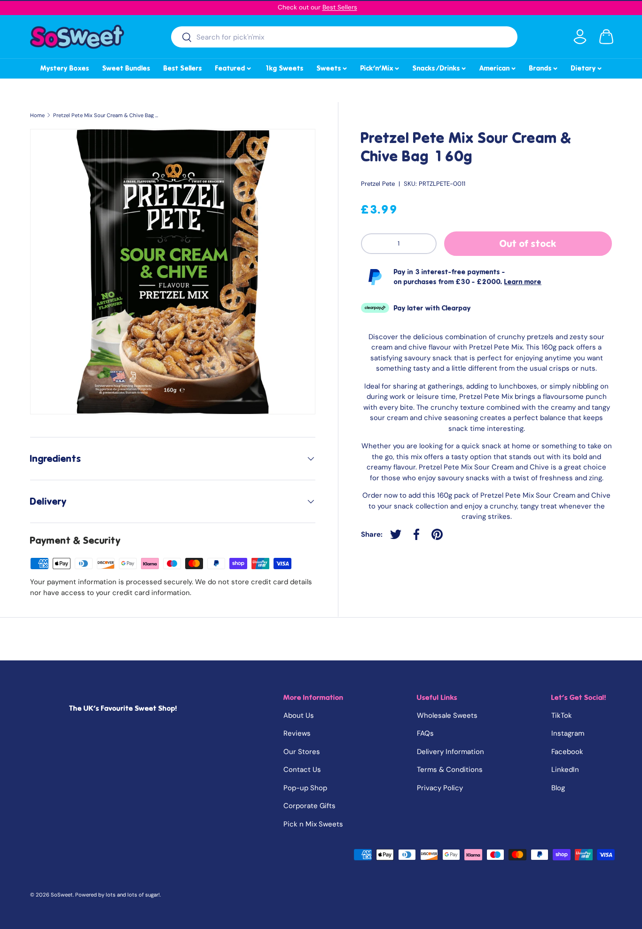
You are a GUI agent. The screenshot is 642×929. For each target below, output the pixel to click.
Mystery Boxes (64, 68)
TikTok (561, 715)
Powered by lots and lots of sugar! (117, 894)
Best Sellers (339, 7)
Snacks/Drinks (440, 67)
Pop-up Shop (305, 788)
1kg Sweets (284, 68)
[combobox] (344, 37)
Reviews (297, 733)
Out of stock (528, 243)
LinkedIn (565, 769)
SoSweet (62, 894)
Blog (558, 788)
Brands (544, 67)
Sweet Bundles (126, 68)
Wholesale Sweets (447, 715)
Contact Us (302, 769)
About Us (298, 715)
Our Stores (301, 751)
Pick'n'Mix (380, 67)
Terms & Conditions (450, 769)
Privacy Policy (440, 788)
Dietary (587, 67)
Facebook (567, 751)
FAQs (425, 733)
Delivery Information (450, 751)
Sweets (332, 67)
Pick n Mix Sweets (313, 824)
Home (37, 115)
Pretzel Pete (378, 184)
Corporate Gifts (309, 805)
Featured (233, 67)
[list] (173, 271)
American (498, 67)
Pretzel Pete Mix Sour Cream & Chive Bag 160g (106, 115)
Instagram (567, 733)
